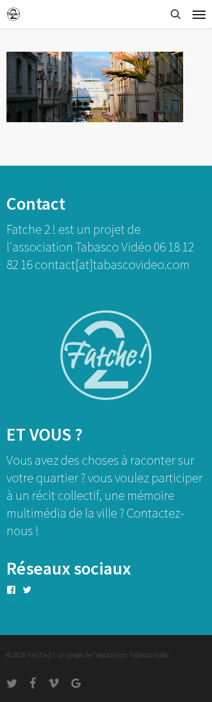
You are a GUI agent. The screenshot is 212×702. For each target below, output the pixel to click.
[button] (199, 14)
